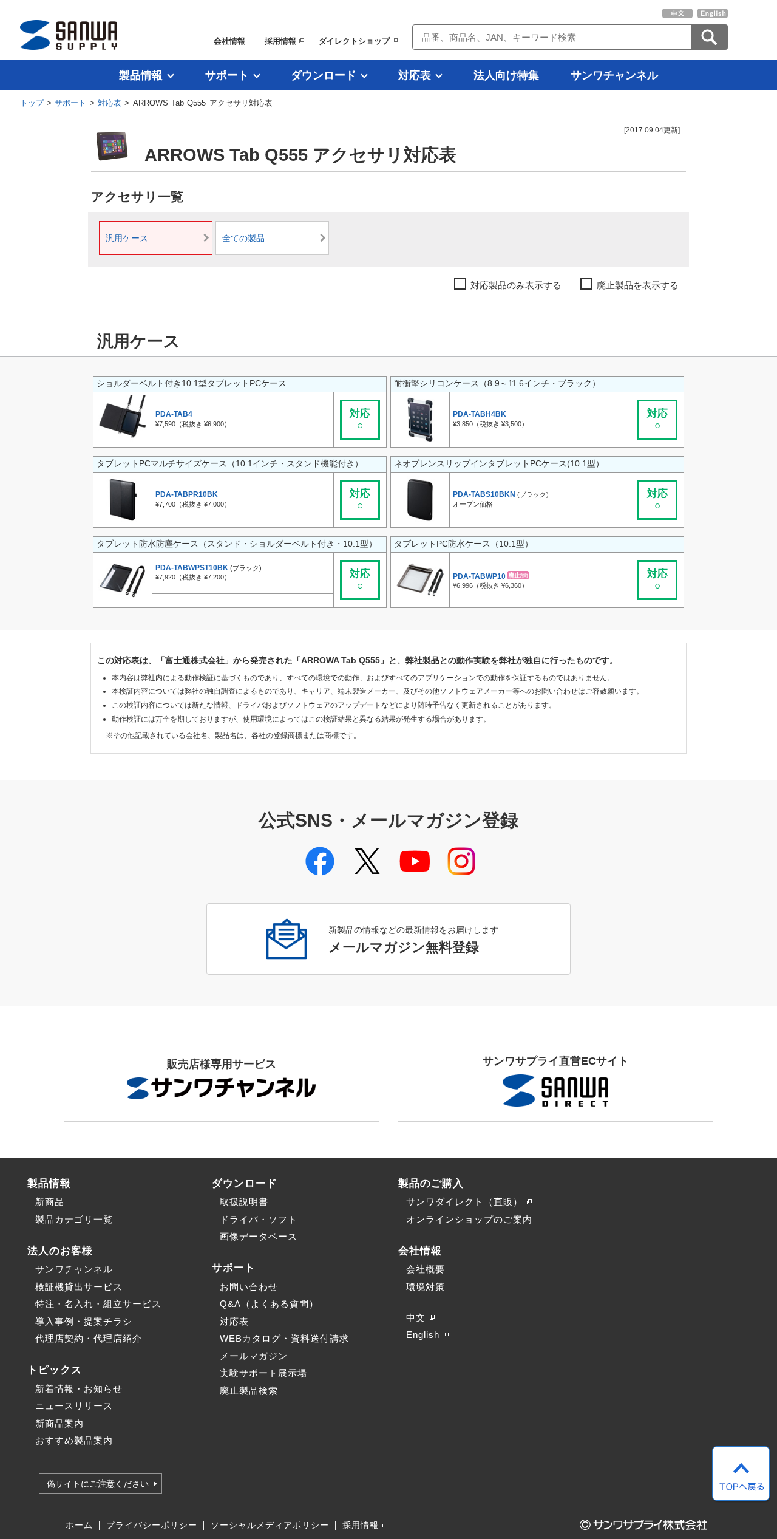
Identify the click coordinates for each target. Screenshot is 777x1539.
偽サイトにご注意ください (98, 1484)
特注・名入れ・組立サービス (98, 1303)
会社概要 (425, 1269)
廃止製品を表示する (638, 285)
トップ (32, 102)
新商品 (49, 1201)
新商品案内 (59, 1423)
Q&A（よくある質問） (269, 1303)
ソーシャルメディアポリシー (270, 1525)
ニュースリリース (74, 1406)
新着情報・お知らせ (79, 1389)
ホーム (79, 1525)
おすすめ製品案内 (74, 1440)
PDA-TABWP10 (479, 576)
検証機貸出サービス (79, 1286)
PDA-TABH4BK (479, 414)
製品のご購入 (431, 1183)
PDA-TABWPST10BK (191, 568)
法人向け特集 (506, 75)
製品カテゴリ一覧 (74, 1219)
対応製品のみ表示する (516, 285)
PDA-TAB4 (173, 414)
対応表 (414, 75)
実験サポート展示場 (263, 1373)
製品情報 (141, 75)
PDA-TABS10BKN (484, 494)
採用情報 (280, 41)
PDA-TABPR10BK (186, 494)
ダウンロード (323, 75)
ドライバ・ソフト (258, 1219)
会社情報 (229, 41)
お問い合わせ (249, 1286)
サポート (227, 75)
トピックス (54, 1369)
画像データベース (258, 1236)
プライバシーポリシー (151, 1525)
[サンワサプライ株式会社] (68, 35)
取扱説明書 (244, 1201)
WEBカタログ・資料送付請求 (284, 1338)
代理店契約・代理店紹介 (88, 1338)
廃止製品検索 (249, 1390)
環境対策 (425, 1286)
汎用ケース (127, 238)
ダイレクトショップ (354, 41)
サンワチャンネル (614, 75)
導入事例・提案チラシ (83, 1321)
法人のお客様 (60, 1250)
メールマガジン (254, 1356)
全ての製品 (243, 238)
